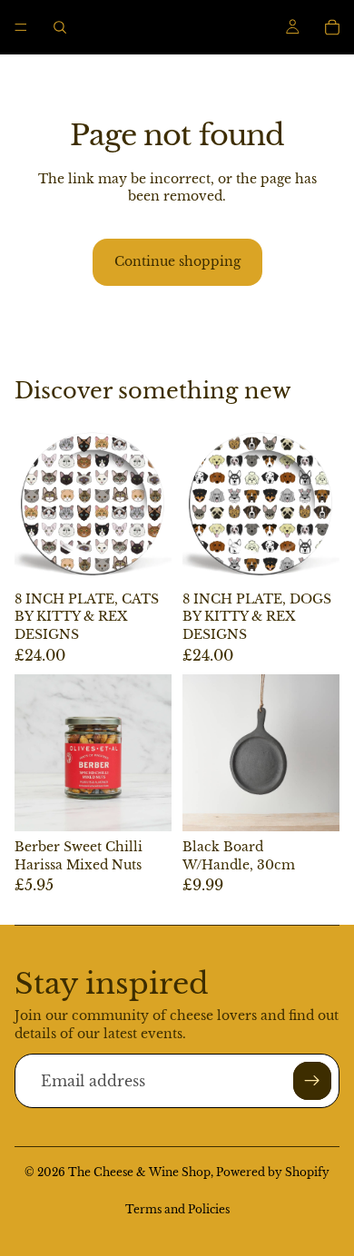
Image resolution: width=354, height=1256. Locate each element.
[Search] (60, 27)
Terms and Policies (177, 1209)
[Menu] (21, 27)
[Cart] (332, 27)
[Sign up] (312, 1081)
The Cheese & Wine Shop (139, 1172)
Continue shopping (177, 261)
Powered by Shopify (272, 1172)
